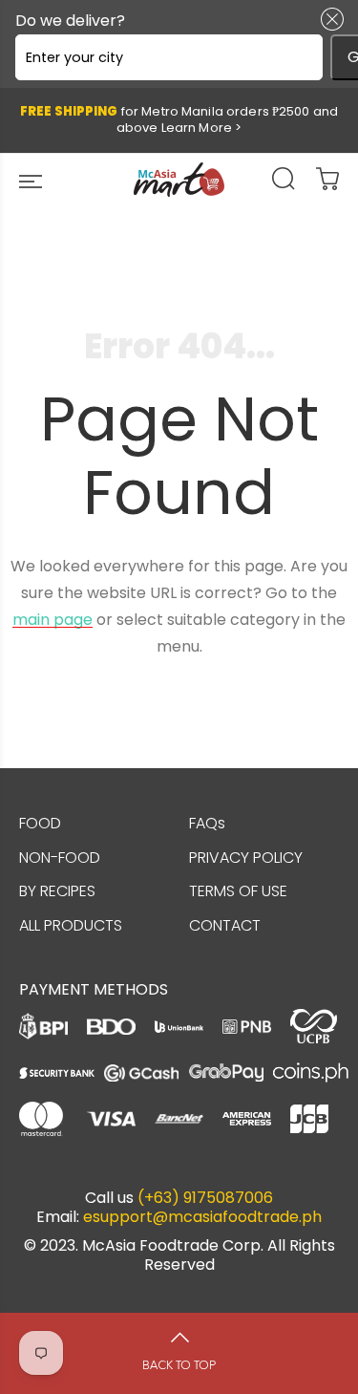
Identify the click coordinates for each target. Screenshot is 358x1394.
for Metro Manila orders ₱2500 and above (179, 119)
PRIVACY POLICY (246, 858)
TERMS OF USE (238, 891)
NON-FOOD (59, 858)
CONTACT (225, 925)
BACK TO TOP (179, 1365)
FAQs (207, 823)
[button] (328, 19)
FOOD (40, 823)
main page (52, 620)
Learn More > (201, 127)
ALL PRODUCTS (70, 925)
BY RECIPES (57, 891)
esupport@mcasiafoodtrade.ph (202, 1217)
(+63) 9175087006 (205, 1198)
